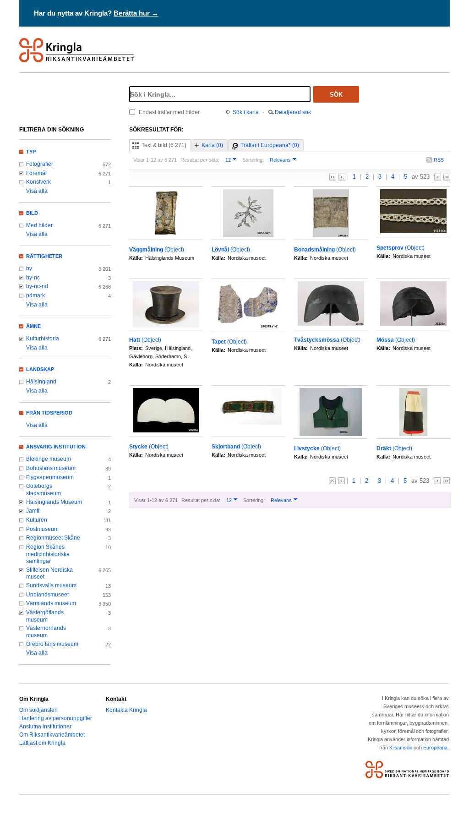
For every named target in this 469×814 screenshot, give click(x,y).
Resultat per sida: (199, 160)
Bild (32, 213)
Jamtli (33, 511)
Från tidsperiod (49, 412)
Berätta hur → (136, 13)
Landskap (40, 369)
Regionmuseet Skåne (53, 538)
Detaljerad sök (293, 112)
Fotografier (39, 164)
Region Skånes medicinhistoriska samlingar (48, 554)
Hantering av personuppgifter (55, 718)
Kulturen (36, 520)
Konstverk (38, 182)
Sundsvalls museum (51, 585)
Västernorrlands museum (46, 632)
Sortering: (253, 160)
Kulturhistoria (42, 338)
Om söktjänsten (38, 710)
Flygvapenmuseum (50, 477)
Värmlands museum (51, 603)
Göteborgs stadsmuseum (43, 490)
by (29, 268)
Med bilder (39, 225)
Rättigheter (44, 256)
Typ (31, 151)
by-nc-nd (37, 286)
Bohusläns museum (51, 468)
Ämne (33, 326)
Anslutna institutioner (45, 726)
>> (446, 177)
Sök (336, 94)
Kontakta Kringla (126, 710)
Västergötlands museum (45, 616)
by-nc (33, 277)
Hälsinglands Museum (54, 502)
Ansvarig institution (56, 446)
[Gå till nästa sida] (437, 177)
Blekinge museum (48, 459)
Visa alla (37, 191)
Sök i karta (246, 112)
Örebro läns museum (52, 644)
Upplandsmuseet (47, 594)
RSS (439, 160)
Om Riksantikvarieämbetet (52, 735)
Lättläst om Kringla (42, 743)
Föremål (36, 173)
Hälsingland (41, 381)
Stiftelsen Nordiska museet (49, 573)
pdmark (35, 295)
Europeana (435, 747)
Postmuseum (42, 529)
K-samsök (400, 747)
